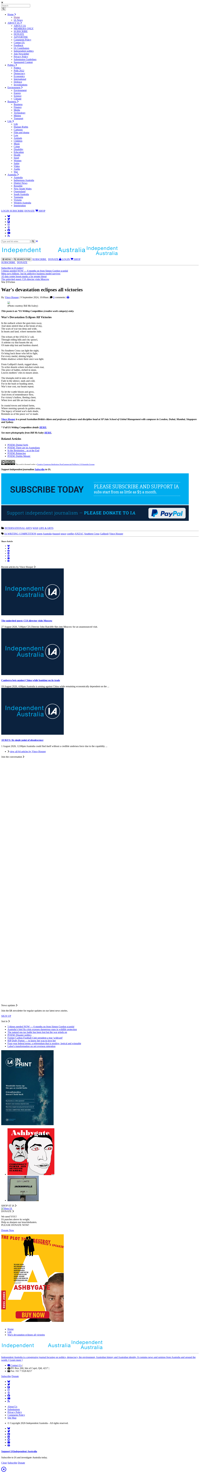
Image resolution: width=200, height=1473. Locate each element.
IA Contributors (21, 48)
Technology (19, 112)
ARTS (28, 528)
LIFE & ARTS (46, 528)
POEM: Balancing (17, 453)
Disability (18, 149)
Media (17, 110)
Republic (18, 186)
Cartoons (18, 129)
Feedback (18, 45)
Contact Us (16, 1365)
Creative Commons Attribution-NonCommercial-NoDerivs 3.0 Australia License (66, 464)
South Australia (21, 194)
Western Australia (22, 202)
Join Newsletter (21, 53)
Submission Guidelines (25, 59)
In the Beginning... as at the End (23, 450)
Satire (16, 163)
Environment (14, 87)
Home (11, 14)
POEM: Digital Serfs (18, 445)
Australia (12, 174)
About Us (12, 1406)
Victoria (18, 200)
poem (39, 533)
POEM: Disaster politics (19, 1035)
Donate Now (7, 1230)
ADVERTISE (21, 37)
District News (20, 183)
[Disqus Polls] (100, 797)
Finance (18, 107)
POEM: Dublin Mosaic (19, 456)
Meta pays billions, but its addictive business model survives (30, 273)
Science (17, 96)
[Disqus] (100, 878)
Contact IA (19, 42)
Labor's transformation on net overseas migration (31, 1046)
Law (16, 135)
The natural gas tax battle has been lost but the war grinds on (37, 1032)
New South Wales (23, 188)
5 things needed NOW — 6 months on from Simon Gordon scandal (34, 270)
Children (18, 141)
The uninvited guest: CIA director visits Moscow (25, 279)
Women (17, 160)
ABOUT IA (14, 23)
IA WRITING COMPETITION (20, 533)
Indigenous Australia (24, 180)
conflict (70, 533)
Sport (16, 157)
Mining (17, 115)
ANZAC (79, 533)
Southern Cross (91, 533)
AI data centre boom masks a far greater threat (24, 276)
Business (12, 101)
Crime (17, 146)
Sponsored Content (23, 62)
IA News (18, 20)
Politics (11, 65)
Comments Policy (22, 39)
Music (17, 143)
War (16, 171)
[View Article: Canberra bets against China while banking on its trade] (32, 674)
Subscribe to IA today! (12, 268)
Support (19, 1451)
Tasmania (18, 197)
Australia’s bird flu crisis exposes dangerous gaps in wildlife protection (42, 1029)
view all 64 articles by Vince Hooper (28, 751)
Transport (18, 118)
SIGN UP (6, 1016)
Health (17, 155)
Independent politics (24, 51)
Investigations (20, 84)
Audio (17, 169)
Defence (18, 82)
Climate (17, 98)
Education (19, 152)
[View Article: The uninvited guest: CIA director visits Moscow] (32, 614)
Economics (19, 76)
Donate (15, 1376)
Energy (17, 93)
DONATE (19, 34)
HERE (42, 427)
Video (17, 166)
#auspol (56, 533)
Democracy (19, 73)
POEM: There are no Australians (24, 447)
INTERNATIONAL (15, 528)
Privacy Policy (21, 56)
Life (10, 121)
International (20, 79)
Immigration (20, 205)
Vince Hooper (12, 297)
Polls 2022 (19, 70)
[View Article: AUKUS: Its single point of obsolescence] (32, 734)
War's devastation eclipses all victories (26, 1334)
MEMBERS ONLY (24, 28)
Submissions (14, 1409)
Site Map (12, 1417)
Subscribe (40, 469)
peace (63, 533)
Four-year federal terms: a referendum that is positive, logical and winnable (44, 1043)
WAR (35, 528)
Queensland (19, 191)
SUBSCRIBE (21, 31)
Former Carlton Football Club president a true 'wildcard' (35, 1037)
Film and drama (21, 132)
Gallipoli (104, 533)
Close (4, 1462)
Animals (18, 138)
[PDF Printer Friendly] (68, 297)
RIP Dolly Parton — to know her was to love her (32, 1040)
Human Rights (21, 127)
